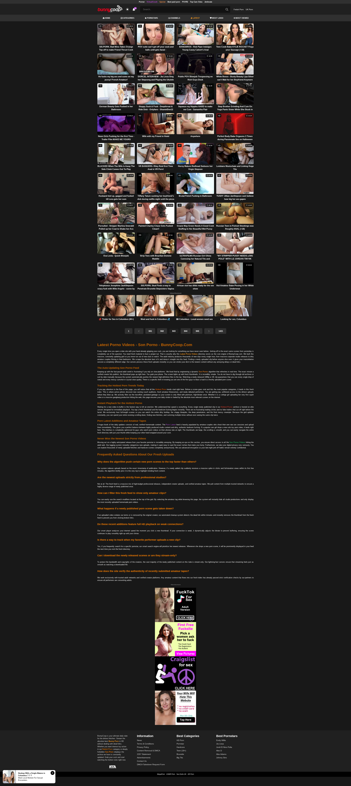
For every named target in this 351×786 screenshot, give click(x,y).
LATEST (196, 18)
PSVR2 (185, 2)
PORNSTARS (152, 18)
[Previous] (138, 331)
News (139, 740)
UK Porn (249, 9)
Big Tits (180, 757)
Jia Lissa (220, 744)
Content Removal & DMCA (148, 750)
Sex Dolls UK (181, 774)
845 (197, 331)
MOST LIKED (217, 18)
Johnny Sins (221, 757)
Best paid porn (174, 2)
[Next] (208, 331)
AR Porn (191, 774)
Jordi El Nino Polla (224, 747)
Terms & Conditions (145, 744)
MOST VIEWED (242, 18)
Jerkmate (208, 2)
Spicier (162, 2)
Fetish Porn (239, 9)
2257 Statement (144, 754)
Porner (142, 2)
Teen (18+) (181, 750)
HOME (107, 18)
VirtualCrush (152, 2)
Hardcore (181, 747)
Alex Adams (221, 754)
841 (150, 331)
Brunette (180, 754)
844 (185, 331)
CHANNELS (175, 18)
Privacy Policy (143, 747)
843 (174, 331)
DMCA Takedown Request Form (151, 764)
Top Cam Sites (196, 2)
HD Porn (180, 740)
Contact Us (142, 761)
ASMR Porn (170, 774)
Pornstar (180, 744)
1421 (221, 331)
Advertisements (143, 757)
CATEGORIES (128, 18)
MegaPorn (161, 774)
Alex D (219, 750)
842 (162, 331)
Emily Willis (221, 740)
